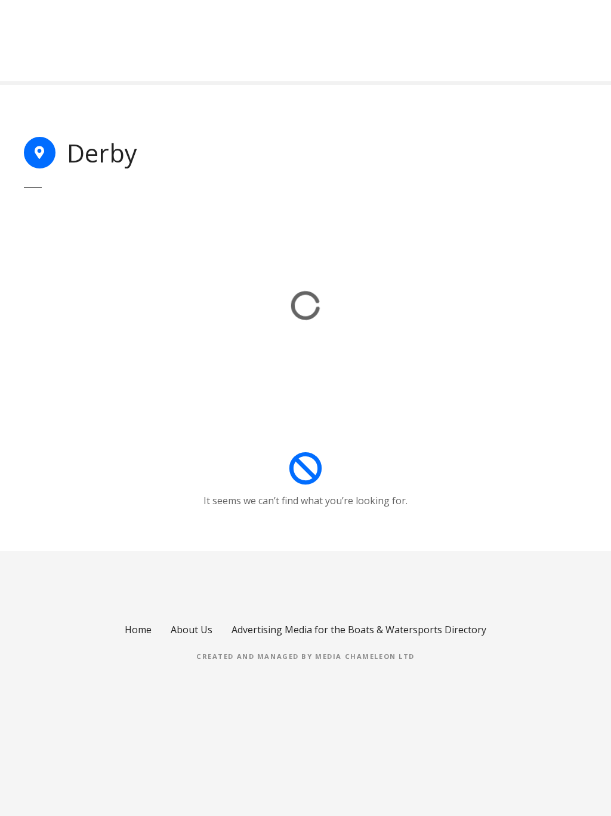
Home (138, 629)
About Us (191, 629)
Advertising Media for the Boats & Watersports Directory (359, 629)
